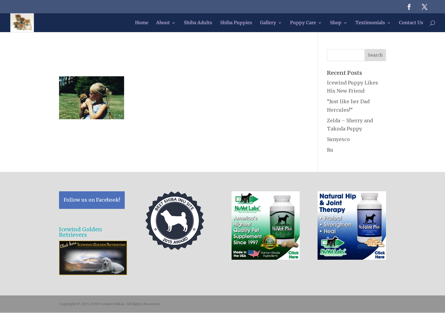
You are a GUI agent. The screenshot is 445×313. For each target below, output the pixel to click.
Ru (330, 150)
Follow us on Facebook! (92, 200)
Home (141, 23)
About (163, 23)
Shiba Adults (198, 23)
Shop (335, 23)
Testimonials (370, 23)
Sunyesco (338, 139)
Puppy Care (303, 23)
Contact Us (411, 23)
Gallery (268, 23)
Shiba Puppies (236, 23)
